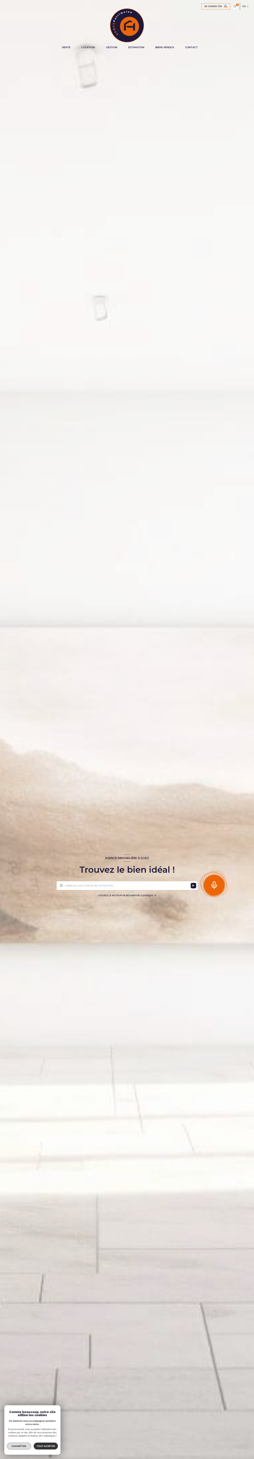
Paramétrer (19, 1446)
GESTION (111, 47)
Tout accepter (46, 1446)
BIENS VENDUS (164, 47)
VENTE (66, 47)
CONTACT (191, 47)
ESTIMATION (136, 47)
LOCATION (88, 47)
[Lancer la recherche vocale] (214, 884)
